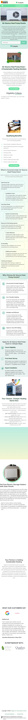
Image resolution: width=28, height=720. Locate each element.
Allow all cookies (14, 707)
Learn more (5, 703)
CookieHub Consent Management (16, 717)
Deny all (14, 710)
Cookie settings (14, 714)
